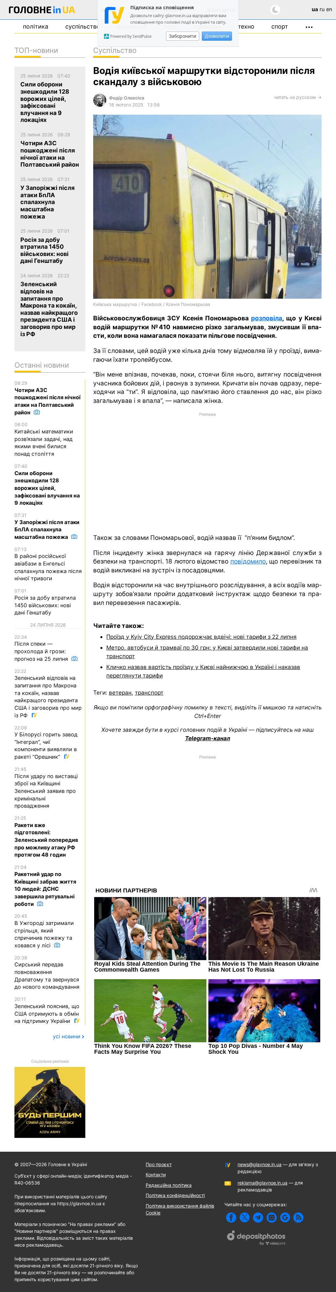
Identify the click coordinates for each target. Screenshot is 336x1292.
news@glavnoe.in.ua (260, 1164)
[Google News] (285, 1217)
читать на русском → (298, 97)
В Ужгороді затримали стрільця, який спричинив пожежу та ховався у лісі (44, 931)
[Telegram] (258, 1217)
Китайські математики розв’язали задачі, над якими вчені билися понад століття (43, 439)
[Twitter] (245, 1217)
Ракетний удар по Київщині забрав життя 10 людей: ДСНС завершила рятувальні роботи (45, 885)
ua (315, 9)
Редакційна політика (169, 1185)
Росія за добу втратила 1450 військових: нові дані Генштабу (45, 602)
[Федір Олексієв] (99, 105)
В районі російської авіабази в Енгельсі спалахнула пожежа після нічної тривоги (48, 564)
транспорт (149, 692)
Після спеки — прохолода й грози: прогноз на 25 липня (42, 648)
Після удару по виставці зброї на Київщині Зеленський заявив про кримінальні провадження (46, 787)
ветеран (120, 692)
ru (322, 9)
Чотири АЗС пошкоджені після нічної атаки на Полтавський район (47, 398)
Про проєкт (159, 1164)
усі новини (66, 1036)
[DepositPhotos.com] (256, 1239)
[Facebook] (231, 1217)
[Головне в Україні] (42, 11)
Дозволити (217, 36)
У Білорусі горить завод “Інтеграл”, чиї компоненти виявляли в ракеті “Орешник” (45, 742)
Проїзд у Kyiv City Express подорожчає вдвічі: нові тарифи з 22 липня (201, 636)
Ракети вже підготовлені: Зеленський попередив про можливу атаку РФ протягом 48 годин (46, 836)
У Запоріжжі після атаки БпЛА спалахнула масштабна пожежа (46, 526)
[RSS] (298, 1217)
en (329, 9)
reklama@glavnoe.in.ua (262, 1183)
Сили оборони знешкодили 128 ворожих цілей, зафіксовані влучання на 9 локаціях (47, 484)
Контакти (156, 1174)
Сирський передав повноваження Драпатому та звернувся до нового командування (46, 972)
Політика (35, 26)
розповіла (266, 318)
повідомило (248, 561)
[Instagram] (271, 1217)
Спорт (279, 26)
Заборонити (182, 36)
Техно (246, 26)
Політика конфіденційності (175, 1195)
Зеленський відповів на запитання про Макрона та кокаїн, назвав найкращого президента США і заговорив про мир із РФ (48, 693)
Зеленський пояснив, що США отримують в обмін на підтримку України (46, 1010)
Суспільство (82, 26)
